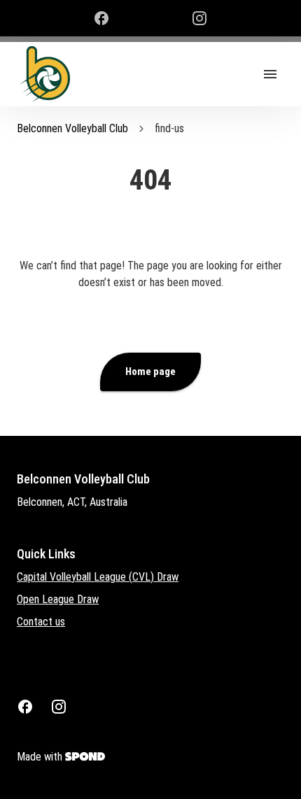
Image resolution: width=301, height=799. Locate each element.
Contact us (41, 621)
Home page (150, 371)
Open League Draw (58, 599)
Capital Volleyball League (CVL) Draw (97, 577)
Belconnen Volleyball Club (72, 128)
